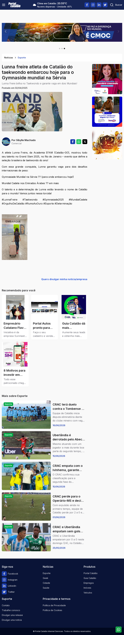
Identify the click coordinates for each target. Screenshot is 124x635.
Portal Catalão (91, 573)
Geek (45, 578)
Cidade (46, 583)
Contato (6, 605)
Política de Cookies (52, 610)
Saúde (46, 587)
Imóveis (87, 587)
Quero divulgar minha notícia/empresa (64, 279)
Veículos (88, 592)
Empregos (89, 583)
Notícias (8, 57)
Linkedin (12, 585)
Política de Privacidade (54, 605)
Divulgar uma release (12, 615)
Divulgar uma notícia (12, 620)
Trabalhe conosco (11, 610)
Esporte (22, 57)
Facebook (13, 573)
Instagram (12, 579)
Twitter (11, 592)
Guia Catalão (90, 578)
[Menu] (3, 5)
